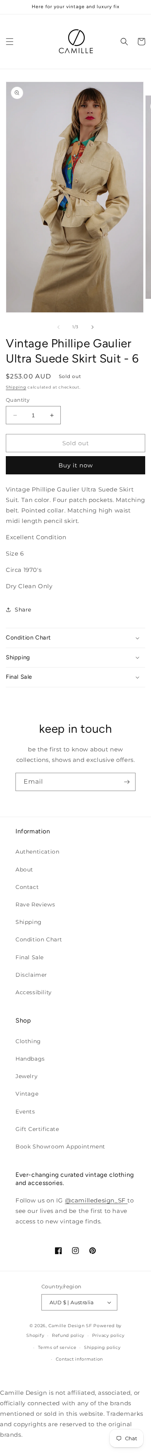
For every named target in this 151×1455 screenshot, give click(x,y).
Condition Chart (38, 939)
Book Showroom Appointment (60, 1146)
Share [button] (23, 609)
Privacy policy (108, 1335)
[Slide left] (58, 327)
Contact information (79, 1359)
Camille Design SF (70, 1325)
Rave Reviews (35, 904)
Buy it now (75, 465)
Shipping (16, 387)
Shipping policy (102, 1347)
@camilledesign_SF (96, 1200)
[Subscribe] (126, 782)
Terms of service (57, 1347)
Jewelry (26, 1076)
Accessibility (33, 992)
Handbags (30, 1058)
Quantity (17, 400)
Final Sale (29, 957)
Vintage (26, 1093)
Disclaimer (31, 974)
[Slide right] (92, 327)
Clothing (28, 1041)
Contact (27, 886)
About (24, 869)
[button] (9, 41)
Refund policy (68, 1335)
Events (25, 1111)
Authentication (37, 851)
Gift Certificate (37, 1129)
